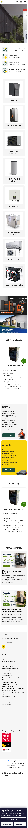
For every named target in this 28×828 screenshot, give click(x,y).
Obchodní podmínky (8, 661)
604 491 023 (9, 642)
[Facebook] (3, 647)
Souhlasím (19, 824)
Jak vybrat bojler (7, 675)
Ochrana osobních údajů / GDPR (12, 668)
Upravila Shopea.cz (14, 762)
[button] (5, 23)
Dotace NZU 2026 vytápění (10, 682)
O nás (3, 657)
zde (22, 815)
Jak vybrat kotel (7, 673)
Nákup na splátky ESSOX (9, 671)
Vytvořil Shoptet (15, 760)
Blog (3, 659)
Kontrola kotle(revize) (8, 696)
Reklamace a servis (7, 666)
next (26, 357)
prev (1, 357)
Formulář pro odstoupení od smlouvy (13, 664)
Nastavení (13, 819)
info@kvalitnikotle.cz (11, 638)
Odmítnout (7, 824)
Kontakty (4, 654)
